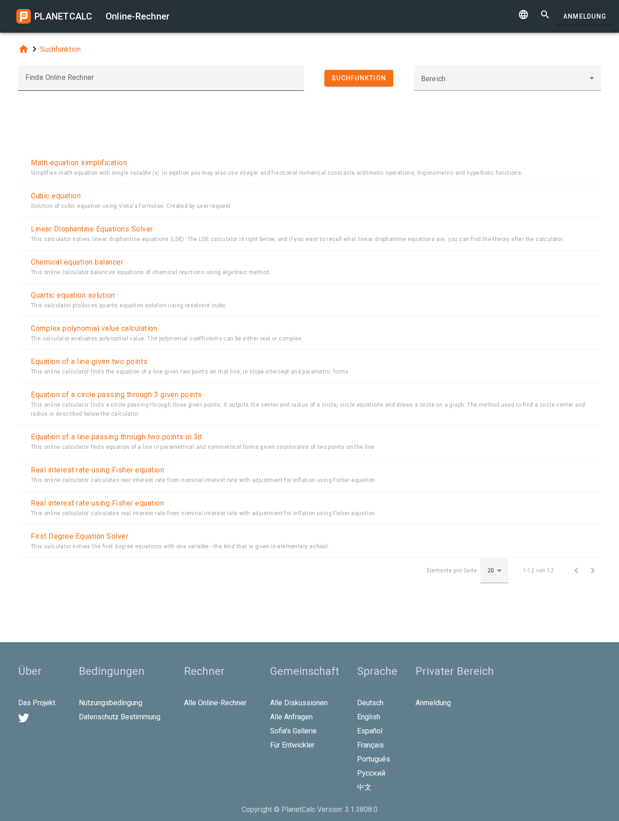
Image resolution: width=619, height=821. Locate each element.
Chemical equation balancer (77, 262)
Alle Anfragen (291, 717)
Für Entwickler (292, 745)
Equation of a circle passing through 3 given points (116, 394)
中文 (364, 787)
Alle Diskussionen (299, 702)
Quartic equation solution (73, 295)
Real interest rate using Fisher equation (97, 470)
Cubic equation (56, 196)
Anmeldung (584, 16)
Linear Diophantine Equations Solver (92, 229)
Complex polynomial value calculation (94, 328)
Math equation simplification (79, 162)
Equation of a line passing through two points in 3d (116, 437)
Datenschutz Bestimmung (119, 717)
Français (370, 745)
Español (369, 731)
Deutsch (370, 702)
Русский (371, 773)
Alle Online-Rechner (215, 702)
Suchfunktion (60, 49)
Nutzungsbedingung (110, 702)
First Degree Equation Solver (79, 536)
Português (373, 759)
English (368, 717)
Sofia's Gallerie (293, 731)
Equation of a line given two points (89, 361)
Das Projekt (36, 702)
